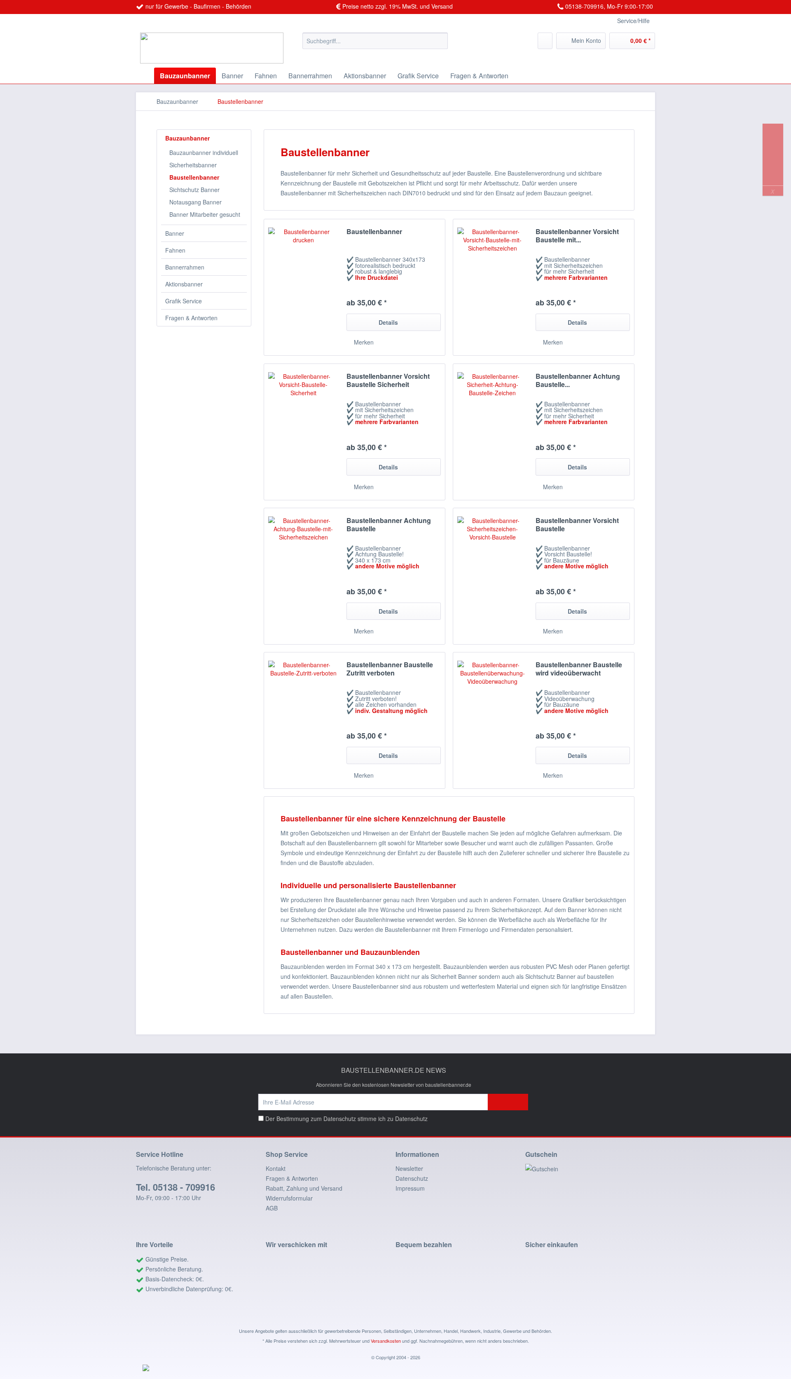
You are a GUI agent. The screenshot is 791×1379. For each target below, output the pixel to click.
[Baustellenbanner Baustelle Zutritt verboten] (303, 720)
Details (388, 322)
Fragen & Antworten (191, 318)
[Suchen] (440, 41)
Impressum (410, 1188)
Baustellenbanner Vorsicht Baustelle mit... (577, 235)
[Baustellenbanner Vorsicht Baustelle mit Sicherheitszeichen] (492, 287)
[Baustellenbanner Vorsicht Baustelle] (492, 576)
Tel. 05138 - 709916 (175, 1187)
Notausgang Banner (195, 202)
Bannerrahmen (184, 267)
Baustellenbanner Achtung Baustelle (388, 524)
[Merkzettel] (545, 41)
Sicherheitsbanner (193, 165)
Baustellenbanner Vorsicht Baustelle (577, 524)
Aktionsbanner (184, 284)
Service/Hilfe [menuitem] (633, 20)
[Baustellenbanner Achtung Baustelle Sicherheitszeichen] (492, 432)
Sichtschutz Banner (194, 189)
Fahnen (175, 250)
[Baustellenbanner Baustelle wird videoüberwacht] (492, 720)
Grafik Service (183, 301)
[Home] (144, 76)
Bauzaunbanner (187, 138)
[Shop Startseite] (216, 48)
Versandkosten (386, 1340)
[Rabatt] (590, 1169)
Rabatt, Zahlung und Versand (304, 1188)
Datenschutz (411, 1118)
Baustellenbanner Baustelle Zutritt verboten (389, 669)
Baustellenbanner (194, 177)
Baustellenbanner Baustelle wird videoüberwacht (579, 669)
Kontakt (276, 1168)
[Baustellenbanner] (303, 287)
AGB (272, 1208)
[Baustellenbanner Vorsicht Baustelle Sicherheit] (303, 432)
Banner (174, 233)
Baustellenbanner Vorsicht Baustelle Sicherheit (388, 380)
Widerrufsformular (289, 1198)
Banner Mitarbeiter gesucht (204, 214)
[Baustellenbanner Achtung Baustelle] (303, 576)
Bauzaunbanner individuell (203, 152)
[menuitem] (375, 41)
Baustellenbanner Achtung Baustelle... (578, 380)
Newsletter (409, 1168)
